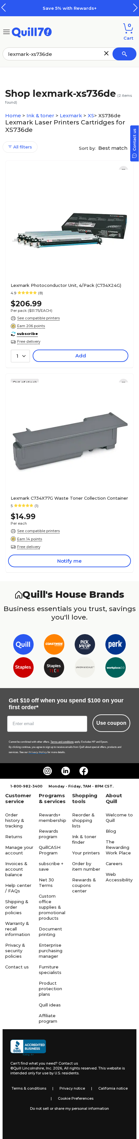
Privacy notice (72, 1088)
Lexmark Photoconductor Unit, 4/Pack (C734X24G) (66, 285)
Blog (111, 831)
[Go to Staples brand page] (23, 668)
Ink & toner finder (84, 839)
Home (13, 115)
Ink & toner (41, 115)
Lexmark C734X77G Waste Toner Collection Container (69, 498)
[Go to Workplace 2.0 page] (115, 668)
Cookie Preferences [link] (75, 1098)
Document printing (50, 931)
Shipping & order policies (16, 907)
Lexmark (71, 115)
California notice (113, 1088)
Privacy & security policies (15, 950)
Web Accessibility (119, 877)
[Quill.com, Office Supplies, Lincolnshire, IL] (28, 1048)
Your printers (86, 852)
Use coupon (111, 723)
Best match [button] (113, 148)
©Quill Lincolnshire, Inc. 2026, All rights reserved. (53, 1068)
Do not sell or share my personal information (69, 1108)
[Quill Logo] (32, 31)
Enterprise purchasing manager (50, 950)
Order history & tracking (14, 820)
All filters (22, 146)
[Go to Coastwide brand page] (54, 645)
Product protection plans (50, 988)
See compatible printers (38, 318)
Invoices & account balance (16, 869)
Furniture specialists (50, 969)
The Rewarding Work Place (118, 847)
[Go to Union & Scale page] (85, 668)
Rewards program (48, 833)
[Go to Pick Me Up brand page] (85, 645)
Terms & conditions (29, 1088)
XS (91, 115)
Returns (13, 836)
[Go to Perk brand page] (115, 645)
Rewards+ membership (52, 817)
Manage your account (19, 850)
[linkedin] (65, 771)
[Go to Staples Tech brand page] (54, 668)
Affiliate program (48, 1018)
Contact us (17, 966)
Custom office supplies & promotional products (52, 907)
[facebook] (84, 771)
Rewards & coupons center (84, 885)
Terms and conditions (62, 741)
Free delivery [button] (28, 341)
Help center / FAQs (18, 888)
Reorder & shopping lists (83, 820)
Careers (114, 863)
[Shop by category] (6, 31)
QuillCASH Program (49, 850)
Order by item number (86, 866)
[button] (135, 8)
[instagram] (47, 771)
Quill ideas (50, 1004)
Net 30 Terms (46, 882)
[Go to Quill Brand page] (23, 645)
